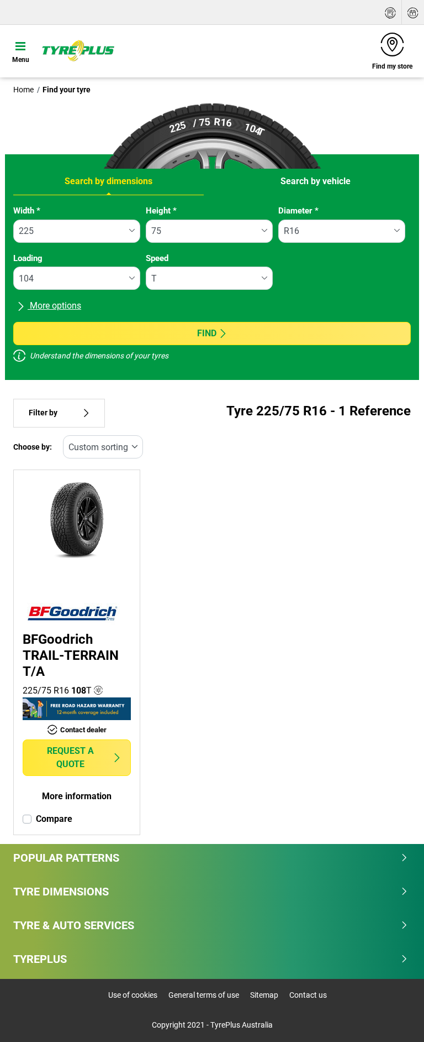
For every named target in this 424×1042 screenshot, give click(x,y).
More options (54, 305)
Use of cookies (132, 995)
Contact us (308, 995)
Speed (157, 258)
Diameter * (298, 211)
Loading (28, 258)
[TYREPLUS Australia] (77, 51)
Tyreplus (40, 959)
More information (77, 796)
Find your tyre (67, 89)
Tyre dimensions (61, 891)
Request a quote (70, 757)
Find (206, 333)
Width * (26, 211)
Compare (54, 819)
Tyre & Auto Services (73, 925)
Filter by (43, 413)
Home (23, 89)
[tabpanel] (212, 288)
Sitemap (264, 995)
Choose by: (32, 447)
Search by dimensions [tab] (108, 181)
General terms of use (203, 995)
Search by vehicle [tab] (315, 181)
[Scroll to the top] (395, 1018)
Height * (161, 211)
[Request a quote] (390, 12)
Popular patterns (66, 857)
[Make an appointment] (413, 12)
